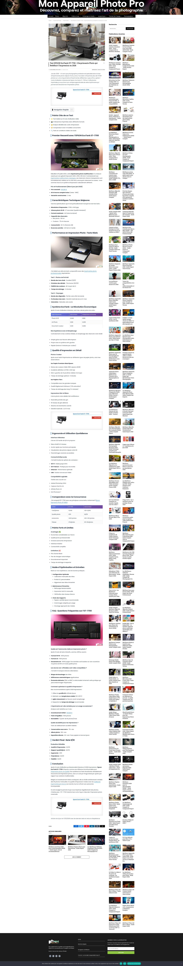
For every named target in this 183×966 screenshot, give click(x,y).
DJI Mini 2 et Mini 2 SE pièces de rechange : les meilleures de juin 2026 (115, 875)
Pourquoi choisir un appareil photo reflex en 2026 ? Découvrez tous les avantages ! (128, 356)
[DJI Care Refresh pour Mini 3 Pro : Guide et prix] (128, 832)
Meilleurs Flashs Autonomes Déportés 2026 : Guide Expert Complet (128, 767)
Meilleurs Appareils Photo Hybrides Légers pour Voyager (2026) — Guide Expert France (115, 302)
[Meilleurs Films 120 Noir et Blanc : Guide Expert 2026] (128, 917)
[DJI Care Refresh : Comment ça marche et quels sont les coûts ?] (115, 494)
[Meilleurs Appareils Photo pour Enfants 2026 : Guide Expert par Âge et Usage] (115, 330)
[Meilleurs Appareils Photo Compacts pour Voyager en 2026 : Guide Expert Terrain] (128, 293)
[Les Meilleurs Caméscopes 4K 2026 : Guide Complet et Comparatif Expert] (128, 797)
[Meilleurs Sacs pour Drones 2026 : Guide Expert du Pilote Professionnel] (128, 585)
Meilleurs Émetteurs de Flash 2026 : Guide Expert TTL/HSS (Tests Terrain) (114, 823)
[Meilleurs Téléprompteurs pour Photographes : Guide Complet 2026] (128, 742)
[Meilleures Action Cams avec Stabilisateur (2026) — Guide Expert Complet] (128, 127)
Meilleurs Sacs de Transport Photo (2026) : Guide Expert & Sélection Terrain (128, 663)
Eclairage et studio (89, 16)
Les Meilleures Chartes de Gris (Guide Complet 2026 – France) (113, 412)
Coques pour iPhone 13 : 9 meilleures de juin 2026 (128, 446)
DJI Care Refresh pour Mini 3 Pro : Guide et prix (127, 839)
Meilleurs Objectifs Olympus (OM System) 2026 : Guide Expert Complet (114, 194)
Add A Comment (76, 857)
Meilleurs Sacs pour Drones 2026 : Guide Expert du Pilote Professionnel (128, 592)
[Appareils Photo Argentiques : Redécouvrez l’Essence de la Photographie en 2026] (115, 366)
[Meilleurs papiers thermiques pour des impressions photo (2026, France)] (128, 110)
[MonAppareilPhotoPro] (91, 7)
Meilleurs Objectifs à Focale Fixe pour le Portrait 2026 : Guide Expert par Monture (128, 413)
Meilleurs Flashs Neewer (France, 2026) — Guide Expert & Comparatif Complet (128, 248)
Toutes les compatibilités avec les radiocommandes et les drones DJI (128, 284)
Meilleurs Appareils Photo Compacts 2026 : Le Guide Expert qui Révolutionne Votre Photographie (128, 375)
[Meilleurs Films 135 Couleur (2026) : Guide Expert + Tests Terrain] (128, 884)
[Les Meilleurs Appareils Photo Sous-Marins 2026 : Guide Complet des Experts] (128, 385)
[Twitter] (43, 81)
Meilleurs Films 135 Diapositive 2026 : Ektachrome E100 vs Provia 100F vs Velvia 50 (114, 926)
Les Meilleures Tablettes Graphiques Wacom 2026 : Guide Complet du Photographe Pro (95, 849)
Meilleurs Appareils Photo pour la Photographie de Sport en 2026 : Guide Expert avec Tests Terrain (115, 356)
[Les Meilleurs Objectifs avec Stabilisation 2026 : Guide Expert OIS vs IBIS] (115, 458)
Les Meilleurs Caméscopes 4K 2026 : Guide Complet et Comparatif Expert (128, 805)
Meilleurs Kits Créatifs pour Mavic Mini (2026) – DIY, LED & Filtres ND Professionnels (128, 230)
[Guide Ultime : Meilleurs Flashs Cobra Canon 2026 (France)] (115, 707)
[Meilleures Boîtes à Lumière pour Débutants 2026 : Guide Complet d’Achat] (128, 637)
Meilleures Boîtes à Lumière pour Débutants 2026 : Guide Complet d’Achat (128, 645)
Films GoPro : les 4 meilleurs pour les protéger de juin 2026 (128, 502)
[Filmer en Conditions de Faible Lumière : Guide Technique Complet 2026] (115, 528)
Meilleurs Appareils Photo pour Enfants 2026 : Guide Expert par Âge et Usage (115, 337)
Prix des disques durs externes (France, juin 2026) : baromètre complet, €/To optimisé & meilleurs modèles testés (128, 195)
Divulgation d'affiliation (83, 949)
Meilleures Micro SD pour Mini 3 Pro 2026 (114, 517)
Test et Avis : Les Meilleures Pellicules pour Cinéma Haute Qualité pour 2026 (114, 593)
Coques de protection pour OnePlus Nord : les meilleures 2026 (114, 840)
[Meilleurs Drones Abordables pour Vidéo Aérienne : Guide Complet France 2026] (115, 475)
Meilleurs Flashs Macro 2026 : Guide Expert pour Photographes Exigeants (114, 805)
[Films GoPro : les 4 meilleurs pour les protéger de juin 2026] (128, 494)
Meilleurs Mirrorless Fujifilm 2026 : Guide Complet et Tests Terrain (128, 101)
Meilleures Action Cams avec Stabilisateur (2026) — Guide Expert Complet (128, 135)
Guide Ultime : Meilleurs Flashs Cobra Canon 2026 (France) (114, 714)
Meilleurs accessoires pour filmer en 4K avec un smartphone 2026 (128, 466)
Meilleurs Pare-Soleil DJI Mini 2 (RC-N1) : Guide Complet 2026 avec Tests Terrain (114, 248)
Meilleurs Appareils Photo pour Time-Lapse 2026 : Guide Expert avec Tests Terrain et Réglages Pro (128, 857)
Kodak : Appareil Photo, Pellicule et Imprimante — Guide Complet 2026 (115, 117)
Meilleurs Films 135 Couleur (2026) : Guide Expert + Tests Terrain (128, 892)
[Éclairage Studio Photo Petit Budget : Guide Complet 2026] (115, 654)
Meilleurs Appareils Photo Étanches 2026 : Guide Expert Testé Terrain (128, 266)
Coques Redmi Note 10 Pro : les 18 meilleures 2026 (114, 319)
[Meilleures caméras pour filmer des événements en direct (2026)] (115, 618)
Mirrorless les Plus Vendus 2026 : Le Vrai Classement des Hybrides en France (114, 83)
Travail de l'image (115, 16)
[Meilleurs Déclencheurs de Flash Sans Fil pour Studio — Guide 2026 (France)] (115, 742)
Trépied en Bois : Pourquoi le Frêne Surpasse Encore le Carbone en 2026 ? (114, 230)
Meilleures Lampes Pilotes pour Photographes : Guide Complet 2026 (115, 645)
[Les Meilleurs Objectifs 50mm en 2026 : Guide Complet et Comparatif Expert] (115, 900)
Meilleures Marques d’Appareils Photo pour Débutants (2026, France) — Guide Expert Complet (115, 394)
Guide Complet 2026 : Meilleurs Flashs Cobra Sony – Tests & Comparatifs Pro (115, 767)
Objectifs (65, 16)
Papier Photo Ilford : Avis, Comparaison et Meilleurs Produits (128, 908)
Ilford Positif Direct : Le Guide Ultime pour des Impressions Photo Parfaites (128, 715)
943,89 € (64, 189)
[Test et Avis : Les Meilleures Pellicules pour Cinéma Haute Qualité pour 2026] (115, 585)
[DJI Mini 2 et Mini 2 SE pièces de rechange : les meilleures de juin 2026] (115, 867)
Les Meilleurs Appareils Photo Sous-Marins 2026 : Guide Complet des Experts (128, 394)
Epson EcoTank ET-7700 (81, 90)
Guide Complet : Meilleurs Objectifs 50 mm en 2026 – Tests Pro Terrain (114, 610)
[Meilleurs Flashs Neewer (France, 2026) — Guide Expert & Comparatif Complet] (128, 239)
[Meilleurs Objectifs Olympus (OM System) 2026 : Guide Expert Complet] (115, 185)
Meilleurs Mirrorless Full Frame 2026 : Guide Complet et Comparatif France (128, 680)
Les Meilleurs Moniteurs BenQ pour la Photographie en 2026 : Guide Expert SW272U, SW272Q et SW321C (114, 137)
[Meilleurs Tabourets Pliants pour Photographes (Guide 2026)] (128, 75)
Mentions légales (82, 944)
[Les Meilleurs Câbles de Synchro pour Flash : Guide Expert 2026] (128, 867)
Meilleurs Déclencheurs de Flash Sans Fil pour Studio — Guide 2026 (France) (115, 750)
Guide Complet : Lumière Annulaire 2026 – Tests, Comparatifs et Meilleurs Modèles (114, 48)
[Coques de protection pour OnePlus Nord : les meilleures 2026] (115, 832)
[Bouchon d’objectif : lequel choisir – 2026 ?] (128, 814)
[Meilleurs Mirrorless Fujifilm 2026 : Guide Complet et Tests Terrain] (128, 92)
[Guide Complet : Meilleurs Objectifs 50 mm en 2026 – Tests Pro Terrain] (115, 602)
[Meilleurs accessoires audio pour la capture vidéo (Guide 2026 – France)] (128, 510)
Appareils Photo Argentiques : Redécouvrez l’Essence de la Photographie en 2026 (114, 375)
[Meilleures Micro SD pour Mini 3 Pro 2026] (115, 510)
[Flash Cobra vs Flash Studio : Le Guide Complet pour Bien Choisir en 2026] (115, 672)
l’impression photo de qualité (60, 771)
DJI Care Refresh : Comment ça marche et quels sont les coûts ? (114, 502)
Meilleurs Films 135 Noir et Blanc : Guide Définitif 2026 (115, 891)
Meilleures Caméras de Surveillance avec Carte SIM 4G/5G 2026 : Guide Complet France (128, 48)
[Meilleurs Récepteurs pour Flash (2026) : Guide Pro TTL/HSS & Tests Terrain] (115, 848)
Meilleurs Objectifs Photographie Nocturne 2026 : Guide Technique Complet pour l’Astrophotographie (115, 448)
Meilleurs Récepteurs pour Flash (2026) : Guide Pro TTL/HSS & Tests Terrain (114, 856)
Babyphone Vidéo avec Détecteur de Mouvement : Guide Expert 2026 (114, 573)
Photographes (128, 16)
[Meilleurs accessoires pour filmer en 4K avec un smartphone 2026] (128, 458)
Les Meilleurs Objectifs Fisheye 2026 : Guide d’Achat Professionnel (128, 610)
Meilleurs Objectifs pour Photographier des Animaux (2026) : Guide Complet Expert (115, 430)
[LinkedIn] (43, 84)
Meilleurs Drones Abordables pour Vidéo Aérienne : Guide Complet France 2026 (114, 484)
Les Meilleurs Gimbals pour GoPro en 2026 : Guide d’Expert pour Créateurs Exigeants (128, 484)
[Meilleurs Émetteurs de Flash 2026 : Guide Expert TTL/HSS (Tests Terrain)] (115, 814)
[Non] (181, 963)
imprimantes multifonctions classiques (63, 178)
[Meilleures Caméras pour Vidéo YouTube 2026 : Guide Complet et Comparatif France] (115, 57)
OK (121, 963)
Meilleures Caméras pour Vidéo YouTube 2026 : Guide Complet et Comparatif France (115, 66)
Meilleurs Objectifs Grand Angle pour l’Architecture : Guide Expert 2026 (128, 429)
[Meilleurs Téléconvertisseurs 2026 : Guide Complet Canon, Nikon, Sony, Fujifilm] (115, 547)
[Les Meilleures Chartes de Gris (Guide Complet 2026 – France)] (115, 404)
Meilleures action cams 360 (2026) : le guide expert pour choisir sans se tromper (128, 175)
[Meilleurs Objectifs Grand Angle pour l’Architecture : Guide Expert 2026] (128, 421)
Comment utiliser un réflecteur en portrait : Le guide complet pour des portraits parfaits (128, 698)
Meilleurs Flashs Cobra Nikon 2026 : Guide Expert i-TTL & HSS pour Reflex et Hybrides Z (114, 698)
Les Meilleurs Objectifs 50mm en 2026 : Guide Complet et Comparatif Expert (114, 908)
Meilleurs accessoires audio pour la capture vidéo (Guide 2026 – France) (128, 519)
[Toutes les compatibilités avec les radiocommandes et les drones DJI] (128, 276)
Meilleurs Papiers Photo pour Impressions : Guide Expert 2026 (76, 848)
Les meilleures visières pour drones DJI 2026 (113, 283)
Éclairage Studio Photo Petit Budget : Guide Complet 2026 (115, 661)
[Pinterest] (43, 88)
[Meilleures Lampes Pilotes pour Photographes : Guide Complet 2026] (115, 637)
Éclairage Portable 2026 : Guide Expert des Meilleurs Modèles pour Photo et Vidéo (128, 733)
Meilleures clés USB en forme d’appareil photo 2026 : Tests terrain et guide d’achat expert (128, 555)
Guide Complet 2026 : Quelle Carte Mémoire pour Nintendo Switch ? (115, 214)
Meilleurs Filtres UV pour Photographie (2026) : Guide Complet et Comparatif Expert (128, 157)
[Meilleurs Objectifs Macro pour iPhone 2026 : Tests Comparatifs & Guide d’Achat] (115, 147)
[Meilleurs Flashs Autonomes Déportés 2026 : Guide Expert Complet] (128, 759)
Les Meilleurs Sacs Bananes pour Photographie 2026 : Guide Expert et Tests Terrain (128, 338)
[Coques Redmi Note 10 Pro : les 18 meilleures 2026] (115, 312)
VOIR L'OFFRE (97, 93)
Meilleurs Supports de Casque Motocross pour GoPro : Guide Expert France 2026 (114, 267)
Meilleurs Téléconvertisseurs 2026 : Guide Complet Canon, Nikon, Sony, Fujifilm (114, 556)
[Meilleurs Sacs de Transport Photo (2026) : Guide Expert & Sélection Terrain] (128, 654)
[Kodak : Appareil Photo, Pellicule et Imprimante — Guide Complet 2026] (115, 110)
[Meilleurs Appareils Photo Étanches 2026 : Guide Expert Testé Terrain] (128, 258)
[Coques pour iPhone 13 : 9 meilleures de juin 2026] (128, 439)
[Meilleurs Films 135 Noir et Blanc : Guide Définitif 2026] (115, 884)
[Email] (43, 91)
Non (125, 963)
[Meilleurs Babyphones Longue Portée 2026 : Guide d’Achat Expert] (128, 57)
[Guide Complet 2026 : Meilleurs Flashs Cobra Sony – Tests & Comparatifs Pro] (115, 759)
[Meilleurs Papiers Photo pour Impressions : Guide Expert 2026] (76, 840)
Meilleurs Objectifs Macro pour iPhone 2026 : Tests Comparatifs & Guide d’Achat (114, 156)
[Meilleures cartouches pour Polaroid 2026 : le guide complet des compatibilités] (115, 92)
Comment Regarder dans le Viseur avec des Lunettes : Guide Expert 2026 (128, 214)
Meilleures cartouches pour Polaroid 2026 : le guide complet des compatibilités (114, 101)
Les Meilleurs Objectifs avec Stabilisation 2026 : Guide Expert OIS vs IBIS (114, 466)
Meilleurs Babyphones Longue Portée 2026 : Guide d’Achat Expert (128, 66)
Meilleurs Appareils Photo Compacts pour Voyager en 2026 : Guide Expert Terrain (128, 302)
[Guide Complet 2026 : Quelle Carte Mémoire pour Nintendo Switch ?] (115, 206)
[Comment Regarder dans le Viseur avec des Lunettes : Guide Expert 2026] (128, 206)
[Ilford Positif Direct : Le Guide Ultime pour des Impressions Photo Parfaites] (128, 707)
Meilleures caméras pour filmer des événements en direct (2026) (115, 626)
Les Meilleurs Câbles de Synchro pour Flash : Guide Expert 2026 (128, 874)
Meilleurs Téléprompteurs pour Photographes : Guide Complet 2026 (128, 750)
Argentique (102, 16)
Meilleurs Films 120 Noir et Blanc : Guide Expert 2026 (128, 924)
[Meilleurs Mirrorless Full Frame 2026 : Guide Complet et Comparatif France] (128, 672)
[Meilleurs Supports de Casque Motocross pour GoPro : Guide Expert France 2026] (115, 258)
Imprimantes (94, 69)
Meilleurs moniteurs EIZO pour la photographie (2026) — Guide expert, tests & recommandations (57, 849)
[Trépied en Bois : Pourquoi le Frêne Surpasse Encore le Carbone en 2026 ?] (115, 222)
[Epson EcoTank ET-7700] (61, 96)
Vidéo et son (75, 16)
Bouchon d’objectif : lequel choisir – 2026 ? (128, 821)
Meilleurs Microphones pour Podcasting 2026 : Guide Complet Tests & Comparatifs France (128, 537)
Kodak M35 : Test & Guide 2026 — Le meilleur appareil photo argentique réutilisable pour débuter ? (128, 627)
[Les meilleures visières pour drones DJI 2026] (115, 276)
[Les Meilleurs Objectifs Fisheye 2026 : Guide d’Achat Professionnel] (128, 602)
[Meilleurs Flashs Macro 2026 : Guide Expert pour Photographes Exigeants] (115, 797)
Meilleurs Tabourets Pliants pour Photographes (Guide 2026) (128, 82)
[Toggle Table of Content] (70, 110)
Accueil (50, 16)
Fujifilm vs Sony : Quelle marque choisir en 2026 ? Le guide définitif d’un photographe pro (128, 321)
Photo (57, 16)
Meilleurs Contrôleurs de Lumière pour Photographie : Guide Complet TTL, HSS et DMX (114, 176)
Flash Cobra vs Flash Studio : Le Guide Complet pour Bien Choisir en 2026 (115, 680)
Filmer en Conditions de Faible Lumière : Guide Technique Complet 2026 (114, 536)
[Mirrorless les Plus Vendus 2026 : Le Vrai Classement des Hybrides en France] (115, 75)
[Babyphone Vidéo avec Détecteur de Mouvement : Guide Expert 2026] (115, 566)
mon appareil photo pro (55, 69)
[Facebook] (43, 77)
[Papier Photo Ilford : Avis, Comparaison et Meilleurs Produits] (128, 900)
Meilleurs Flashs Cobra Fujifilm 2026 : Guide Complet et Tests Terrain (114, 732)
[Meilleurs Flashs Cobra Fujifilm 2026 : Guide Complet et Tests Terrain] (115, 724)
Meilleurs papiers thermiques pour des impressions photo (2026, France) (128, 118)
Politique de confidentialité (134, 963)
